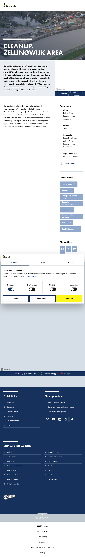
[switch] (32, 289)
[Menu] (78, 5)
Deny (16, 298)
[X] (68, 249)
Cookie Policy (33, 276)
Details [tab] (42, 262)
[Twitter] (72, 419)
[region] (42, 339)
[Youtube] (53, 419)
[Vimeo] (47, 419)
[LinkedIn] (74, 249)
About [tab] (70, 262)
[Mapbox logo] (5, 369)
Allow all (69, 298)
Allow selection (42, 298)
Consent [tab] (14, 262)
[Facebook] (62, 249)
